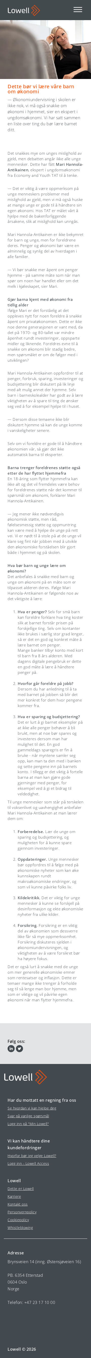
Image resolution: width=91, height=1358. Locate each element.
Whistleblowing (20, 1227)
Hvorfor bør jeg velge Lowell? (32, 1155)
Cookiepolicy (18, 1219)
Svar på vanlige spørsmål (28, 1116)
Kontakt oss (18, 1204)
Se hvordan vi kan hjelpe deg (32, 1108)
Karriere (14, 1196)
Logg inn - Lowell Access (28, 1163)
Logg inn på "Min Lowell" (28, 1123)
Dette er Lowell (21, 1188)
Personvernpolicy (22, 1212)
